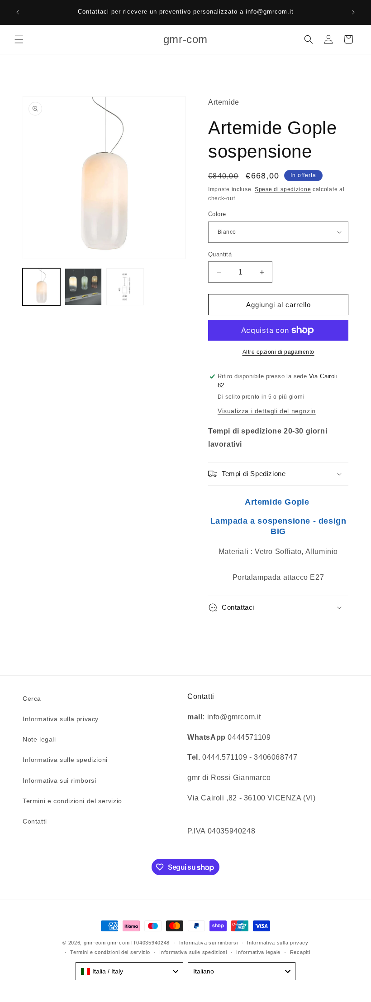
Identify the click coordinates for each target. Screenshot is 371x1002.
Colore (217, 214)
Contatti (35, 821)
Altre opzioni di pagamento (278, 352)
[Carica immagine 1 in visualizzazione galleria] (41, 287)
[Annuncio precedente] (18, 12)
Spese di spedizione (283, 189)
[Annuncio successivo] (353, 12)
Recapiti (300, 952)
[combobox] (129, 971)
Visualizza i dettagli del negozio (267, 410)
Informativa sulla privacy (61, 719)
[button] (19, 39)
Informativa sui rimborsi (59, 780)
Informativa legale (258, 952)
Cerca (32, 698)
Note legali (39, 739)
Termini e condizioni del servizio (72, 800)
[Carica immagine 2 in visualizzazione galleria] (83, 287)
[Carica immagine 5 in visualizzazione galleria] (125, 287)
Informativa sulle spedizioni (65, 759)
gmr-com (95, 942)
